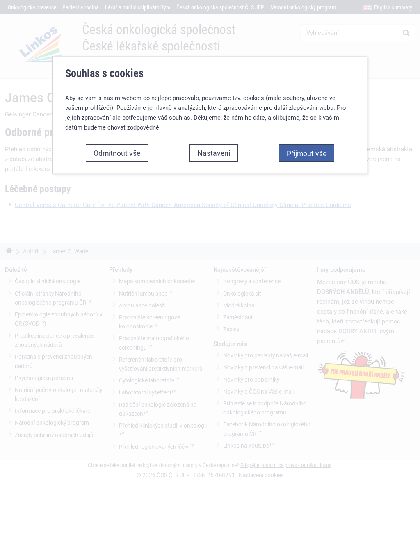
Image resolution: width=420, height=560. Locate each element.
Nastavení (213, 153)
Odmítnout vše (117, 153)
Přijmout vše (306, 153)
